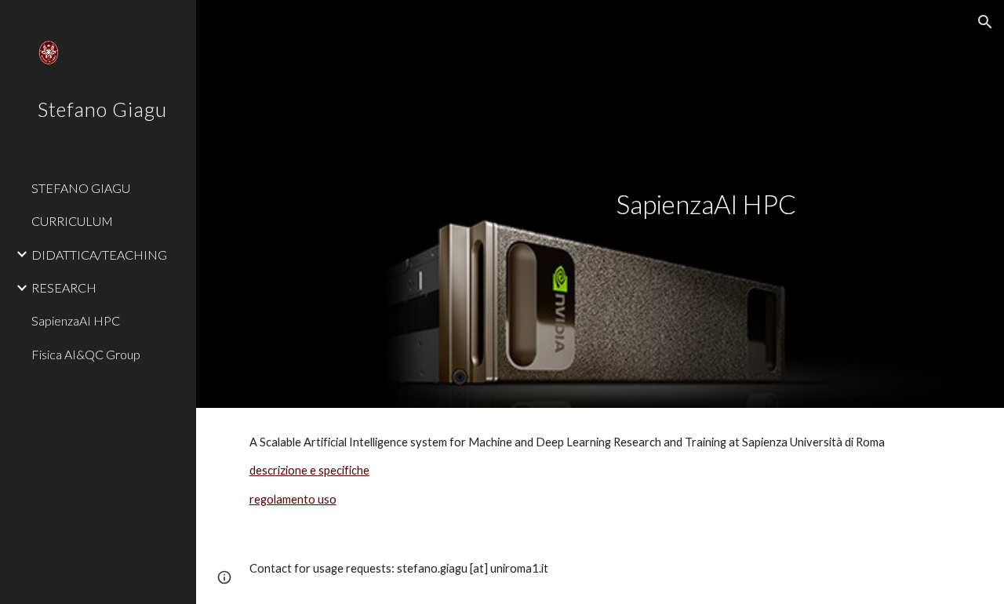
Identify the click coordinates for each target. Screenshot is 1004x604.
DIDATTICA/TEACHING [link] (99, 254)
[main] (783, 204)
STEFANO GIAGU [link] (80, 187)
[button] (985, 22)
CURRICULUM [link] (72, 220)
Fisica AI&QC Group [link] (85, 354)
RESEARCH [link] (63, 287)
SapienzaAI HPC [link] (75, 320)
